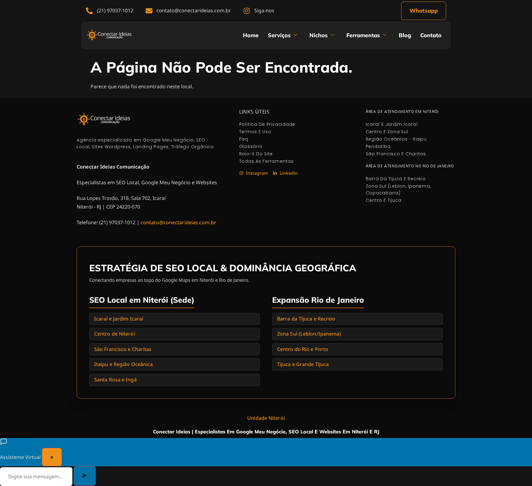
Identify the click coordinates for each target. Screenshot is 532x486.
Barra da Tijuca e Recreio (306, 318)
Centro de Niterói (114, 333)
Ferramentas (363, 35)
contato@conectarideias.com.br (178, 222)
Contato (430, 35)
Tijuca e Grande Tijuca (303, 364)
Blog (405, 35)
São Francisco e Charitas (122, 349)
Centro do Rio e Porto (302, 349)
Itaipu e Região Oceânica (123, 364)
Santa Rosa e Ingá (115, 379)
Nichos (318, 35)
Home (251, 35)
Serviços (279, 35)
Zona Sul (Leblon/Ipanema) (309, 333)
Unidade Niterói (266, 418)
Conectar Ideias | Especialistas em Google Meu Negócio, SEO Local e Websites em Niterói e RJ (266, 431)
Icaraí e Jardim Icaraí (118, 318)
